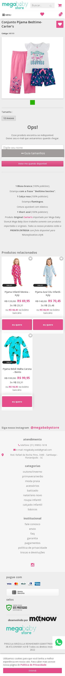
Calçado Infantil (32, 504)
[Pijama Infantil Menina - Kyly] (17, 294)
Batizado (32, 490)
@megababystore (45, 427)
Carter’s (28, 217)
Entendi (32, 670)
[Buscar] (50, 6)
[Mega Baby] (15, 5)
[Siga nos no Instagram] (32, 565)
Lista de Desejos (59, 24)
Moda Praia (32, 481)
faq (32, 533)
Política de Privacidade (32, 547)
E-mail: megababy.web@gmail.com (34, 449)
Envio (32, 529)
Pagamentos (32, 543)
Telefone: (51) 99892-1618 (33, 445)
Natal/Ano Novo (32, 495)
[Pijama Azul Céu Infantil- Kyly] (47, 294)
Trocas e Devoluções (32, 552)
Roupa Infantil (32, 500)
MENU (8, 15)
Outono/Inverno (32, 471)
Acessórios (32, 486)
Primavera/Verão (32, 476)
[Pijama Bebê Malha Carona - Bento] (17, 371)
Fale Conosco (32, 524)
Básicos (32, 509)
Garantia (32, 538)
